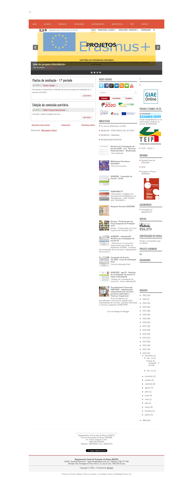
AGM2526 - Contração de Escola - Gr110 (121, 177)
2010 (145, 353)
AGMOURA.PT (117, 191)
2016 (145, 330)
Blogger (126, 311)
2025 (145, 295)
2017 (145, 326)
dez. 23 (150, 358)
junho (147, 395)
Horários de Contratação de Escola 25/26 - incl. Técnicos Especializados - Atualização (123, 148)
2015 (145, 334)
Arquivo (128, 98)
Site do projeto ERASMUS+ (49, 64)
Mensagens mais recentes (41, 125)
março (147, 407)
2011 (145, 349)
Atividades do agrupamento (146, 211)
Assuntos (116, 98)
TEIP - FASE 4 (147, 148)
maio (147, 399)
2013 (145, 342)
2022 (145, 307)
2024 (145, 299)
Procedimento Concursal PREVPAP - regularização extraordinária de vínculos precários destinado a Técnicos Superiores (122, 291)
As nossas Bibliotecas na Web (113, 126)
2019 (145, 318)
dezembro (149, 356)
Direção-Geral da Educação (148, 161)
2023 (145, 303)
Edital (45, 110)
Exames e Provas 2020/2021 (148, 173)
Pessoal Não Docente (56, 110)
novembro (149, 376)
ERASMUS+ (50, 67)
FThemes (72, 474)
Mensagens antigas (88, 125)
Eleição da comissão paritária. (50, 104)
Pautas (52, 85)
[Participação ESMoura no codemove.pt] (141, 254)
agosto (148, 388)
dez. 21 (150, 371)
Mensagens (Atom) (49, 130)
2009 (145, 420)
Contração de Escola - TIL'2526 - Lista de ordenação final (123, 259)
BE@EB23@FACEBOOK (111, 140)
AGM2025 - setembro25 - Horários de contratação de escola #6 (122, 238)
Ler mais (87, 96)
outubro (148, 380)
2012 (145, 345)
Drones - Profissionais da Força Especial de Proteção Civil (123, 223)
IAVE (143, 167)
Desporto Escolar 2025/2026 (123, 206)
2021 (145, 311)
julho (147, 392)
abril (147, 403)
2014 (145, 338)
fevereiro (148, 411)
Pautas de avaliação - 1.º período (52, 80)
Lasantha (93, 474)
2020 (145, 315)
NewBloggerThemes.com (122, 474)
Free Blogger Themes (105, 474)
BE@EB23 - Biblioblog (110, 135)
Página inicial (65, 125)
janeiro (148, 415)
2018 (145, 322)
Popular (104, 98)
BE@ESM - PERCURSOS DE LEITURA (117, 131)
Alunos (46, 85)
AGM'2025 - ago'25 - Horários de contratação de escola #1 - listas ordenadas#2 (123, 274)
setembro (149, 384)
